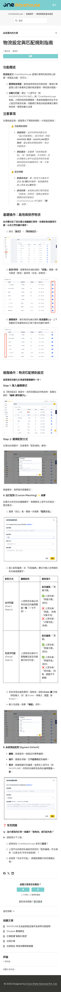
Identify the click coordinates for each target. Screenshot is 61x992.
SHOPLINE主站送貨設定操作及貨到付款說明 (28, 926)
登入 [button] (54, 5)
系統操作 (29, 14)
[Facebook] (4, 873)
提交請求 (38, 901)
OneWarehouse (15, 14)
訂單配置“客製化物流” (17, 936)
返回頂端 (7, 911)
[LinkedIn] (12, 873)
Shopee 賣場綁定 (15, 931)
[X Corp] (8, 873)
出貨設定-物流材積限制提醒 (20, 946)
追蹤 (30, 56)
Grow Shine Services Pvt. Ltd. (41, 983)
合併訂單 (11, 941)
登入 (7, 969)
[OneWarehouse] (21, 5)
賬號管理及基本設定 (44, 14)
